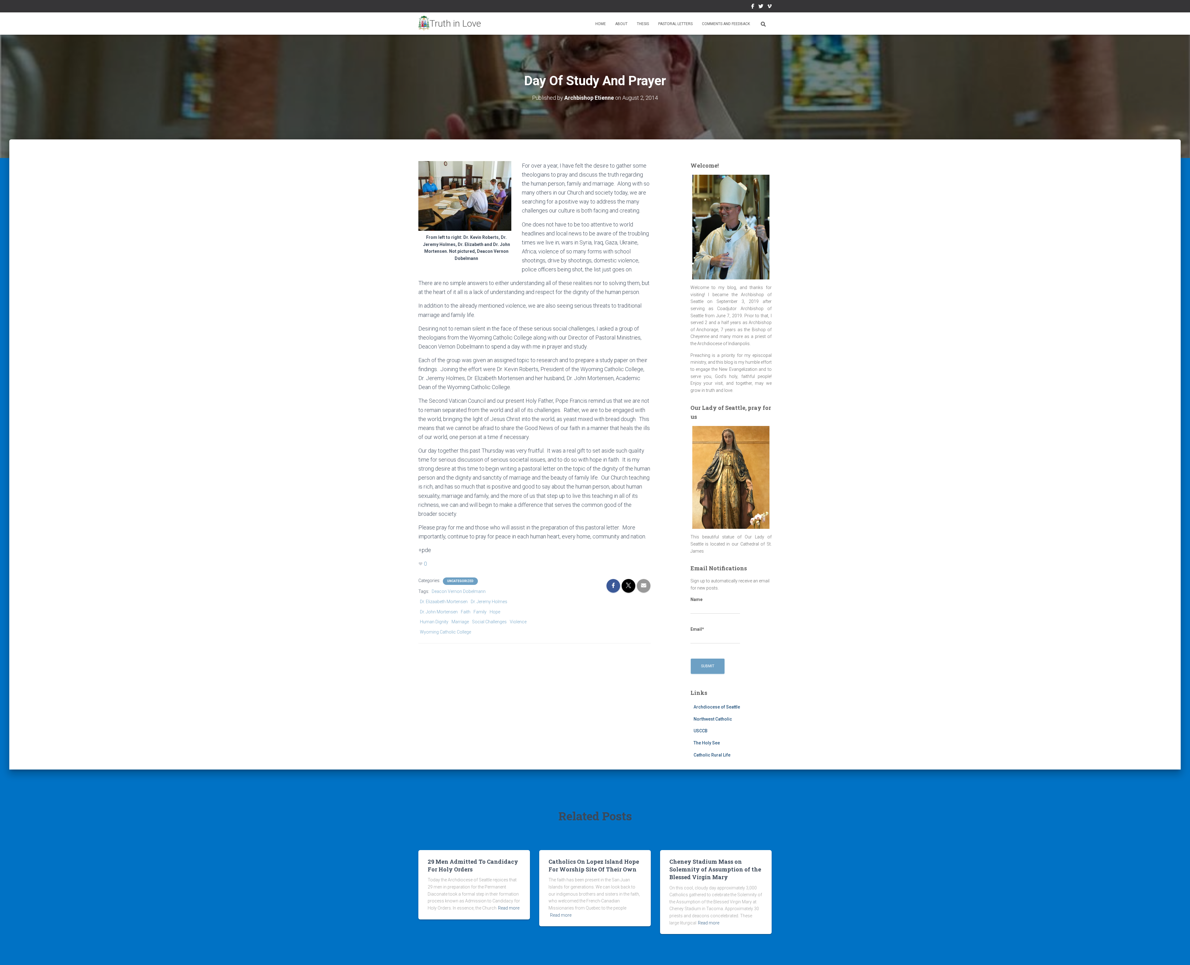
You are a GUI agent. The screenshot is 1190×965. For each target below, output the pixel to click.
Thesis (643, 24)
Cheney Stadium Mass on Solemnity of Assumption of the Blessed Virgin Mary (715, 869)
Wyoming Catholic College (445, 631)
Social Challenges (489, 621)
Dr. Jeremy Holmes (489, 601)
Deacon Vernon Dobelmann (459, 591)
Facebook (752, 7)
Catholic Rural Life (712, 754)
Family (480, 611)
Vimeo (769, 7)
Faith (465, 611)
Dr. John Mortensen (439, 611)
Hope (495, 611)
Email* (697, 629)
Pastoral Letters (675, 24)
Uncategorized (460, 581)
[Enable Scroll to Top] (1178, 952)
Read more (508, 908)
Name (696, 599)
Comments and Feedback (726, 24)
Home (600, 24)
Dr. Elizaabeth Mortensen (444, 601)
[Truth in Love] (450, 23)
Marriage (460, 621)
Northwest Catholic (713, 719)
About (621, 24)
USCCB (700, 730)
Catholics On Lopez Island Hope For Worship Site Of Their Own (594, 865)
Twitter (760, 7)
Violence (518, 621)
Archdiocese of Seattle (717, 706)
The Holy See (707, 742)
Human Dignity (434, 621)
